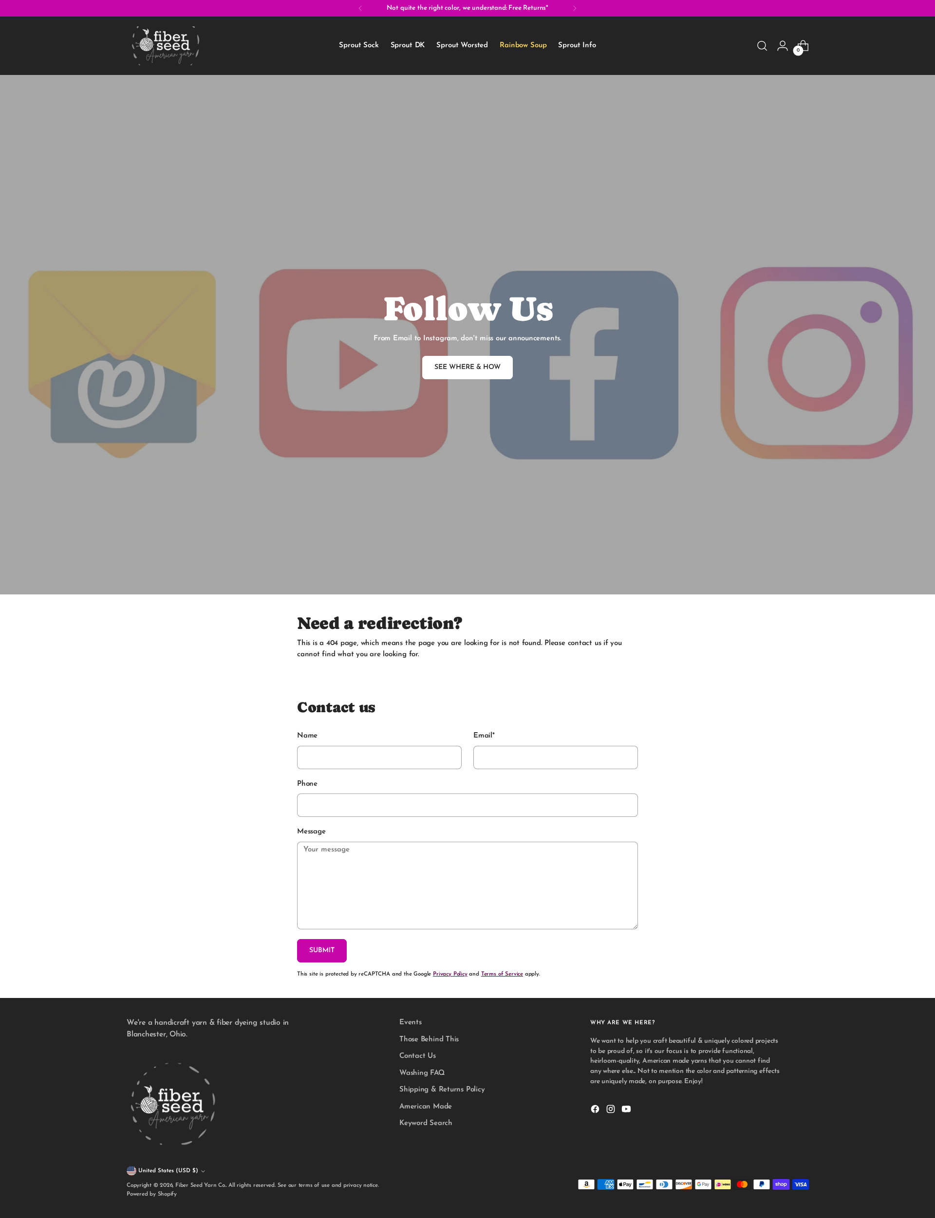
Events (410, 1022)
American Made (425, 1106)
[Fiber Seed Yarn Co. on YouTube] (627, 1111)
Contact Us (417, 1056)
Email (484, 735)
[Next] (574, 8)
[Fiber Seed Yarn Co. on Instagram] (611, 1111)
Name (307, 735)
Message (311, 831)
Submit (322, 950)
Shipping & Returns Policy (442, 1089)
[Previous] (360, 8)
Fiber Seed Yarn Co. (200, 1185)
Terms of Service (502, 974)
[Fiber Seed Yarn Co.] (166, 45)
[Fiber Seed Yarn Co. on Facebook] (596, 1111)
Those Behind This (429, 1039)
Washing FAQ (422, 1073)
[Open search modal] (762, 45)
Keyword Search (425, 1123)
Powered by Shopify (152, 1194)
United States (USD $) (168, 1171)
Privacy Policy (450, 974)
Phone (307, 784)
